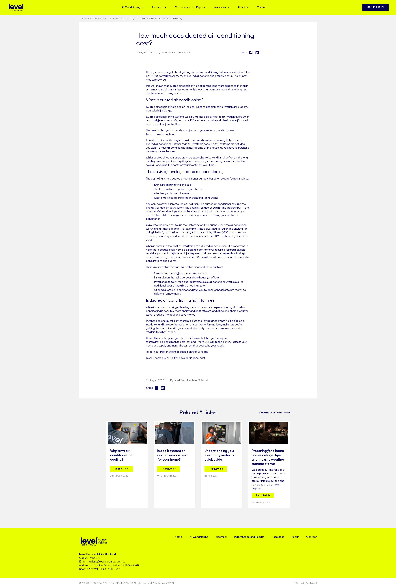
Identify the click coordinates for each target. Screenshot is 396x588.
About (295, 537)
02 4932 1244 (375, 7)
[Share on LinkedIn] (257, 52)
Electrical (221, 537)
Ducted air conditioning (160, 107)
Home (178, 537)
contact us (193, 352)
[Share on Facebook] (251, 52)
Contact (262, 7)
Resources (278, 537)
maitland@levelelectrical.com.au (106, 561)
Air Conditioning (198, 537)
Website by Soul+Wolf (306, 583)
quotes (172, 261)
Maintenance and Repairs (190, 7)
